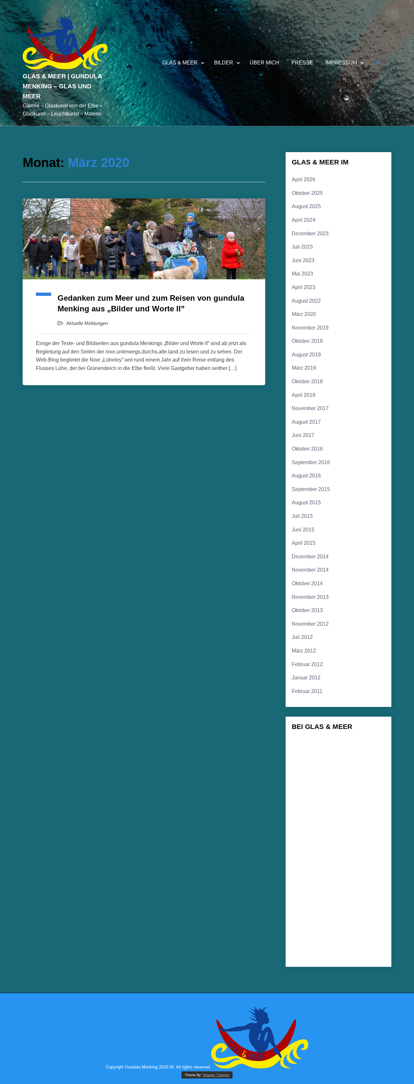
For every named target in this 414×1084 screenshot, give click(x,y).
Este (367, 770)
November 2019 (310, 327)
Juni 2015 (303, 529)
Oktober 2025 (307, 193)
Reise (363, 935)
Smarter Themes (216, 1075)
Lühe (346, 886)
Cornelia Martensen (361, 757)
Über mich (264, 62)
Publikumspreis (333, 936)
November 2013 (310, 597)
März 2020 (304, 314)
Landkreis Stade (338, 875)
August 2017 (306, 422)
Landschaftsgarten (312, 887)
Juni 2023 (303, 260)
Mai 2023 (302, 273)
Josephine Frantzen (313, 865)
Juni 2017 (303, 435)
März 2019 (304, 368)
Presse (302, 62)
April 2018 (303, 395)
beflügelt (303, 757)
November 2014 (310, 570)
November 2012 (310, 624)
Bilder (223, 62)
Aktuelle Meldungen (87, 323)
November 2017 (310, 408)
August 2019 (306, 354)
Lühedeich (337, 898)
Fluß (303, 782)
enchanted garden (337, 770)
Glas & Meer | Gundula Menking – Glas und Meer (62, 86)
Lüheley (363, 898)
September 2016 (311, 462)
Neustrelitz (362, 923)
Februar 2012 (307, 664)
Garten (354, 795)
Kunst (374, 865)
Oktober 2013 (307, 610)
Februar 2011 (307, 691)
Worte (370, 956)
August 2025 (306, 206)
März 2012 (304, 651)
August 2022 (306, 301)
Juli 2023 (302, 247)
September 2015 (311, 489)
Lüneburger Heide (311, 911)
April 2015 (303, 543)
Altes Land (305, 746)
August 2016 (306, 475)
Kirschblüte (349, 865)
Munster (307, 923)
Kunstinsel (305, 875)
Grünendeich (357, 836)
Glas (333, 806)
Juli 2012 (302, 637)
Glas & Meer (180, 62)
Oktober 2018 (307, 381)
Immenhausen (346, 856)
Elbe (304, 769)
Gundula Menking (311, 847)
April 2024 (303, 220)
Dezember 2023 (310, 233)
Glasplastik (316, 834)
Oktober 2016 (307, 449)
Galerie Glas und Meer (315, 796)
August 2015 (306, 502)
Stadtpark (360, 946)
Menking (351, 909)
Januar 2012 (306, 677)
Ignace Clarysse (310, 856)
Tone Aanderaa (342, 956)
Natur (336, 923)
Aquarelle (333, 746)
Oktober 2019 (307, 341)
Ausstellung (364, 745)
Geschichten (307, 806)
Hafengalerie (346, 847)
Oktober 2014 (307, 583)
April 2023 (303, 287)
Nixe (303, 935)
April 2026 (303, 179)
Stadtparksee (307, 956)
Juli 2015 (302, 516)
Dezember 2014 (310, 556)
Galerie (327, 783)
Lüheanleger (307, 898)
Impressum (341, 62)
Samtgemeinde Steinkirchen (319, 946)
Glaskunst (318, 819)
